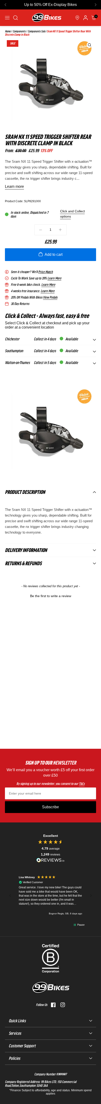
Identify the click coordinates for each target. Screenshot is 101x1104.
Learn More (54, 278)
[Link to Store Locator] (77, 17)
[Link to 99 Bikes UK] (46, 18)
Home (8, 31)
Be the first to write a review (50, 596)
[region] (50, 896)
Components (19, 31)
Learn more (14, 186)
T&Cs (82, 784)
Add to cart (53, 254)
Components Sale (36, 31)
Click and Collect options (72, 213)
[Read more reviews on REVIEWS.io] (50, 860)
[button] (5, 4)
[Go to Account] (15, 17)
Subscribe (50, 807)
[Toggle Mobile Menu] (7, 17)
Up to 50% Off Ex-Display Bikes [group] (50, 5)
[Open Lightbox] (89, 45)
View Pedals (50, 297)
